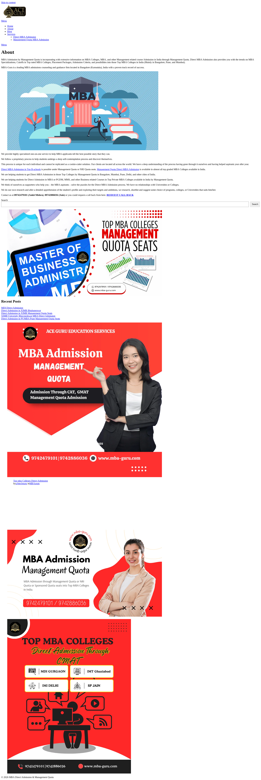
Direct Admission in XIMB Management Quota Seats (26, 313)
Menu (4, 21)
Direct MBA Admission (24, 37)
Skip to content (8, 2)
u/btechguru (21, 483)
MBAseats (34, 483)
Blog (9, 31)
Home (10, 26)
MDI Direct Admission (12, 308)
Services (11, 34)
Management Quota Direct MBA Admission (118, 169)
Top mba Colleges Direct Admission (30, 481)
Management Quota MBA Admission (31, 39)
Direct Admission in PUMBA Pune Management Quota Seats (30, 318)
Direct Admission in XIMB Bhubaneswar (21, 310)
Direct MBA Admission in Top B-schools (21, 169)
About (10, 28)
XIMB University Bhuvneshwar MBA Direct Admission (28, 316)
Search (4, 200)
